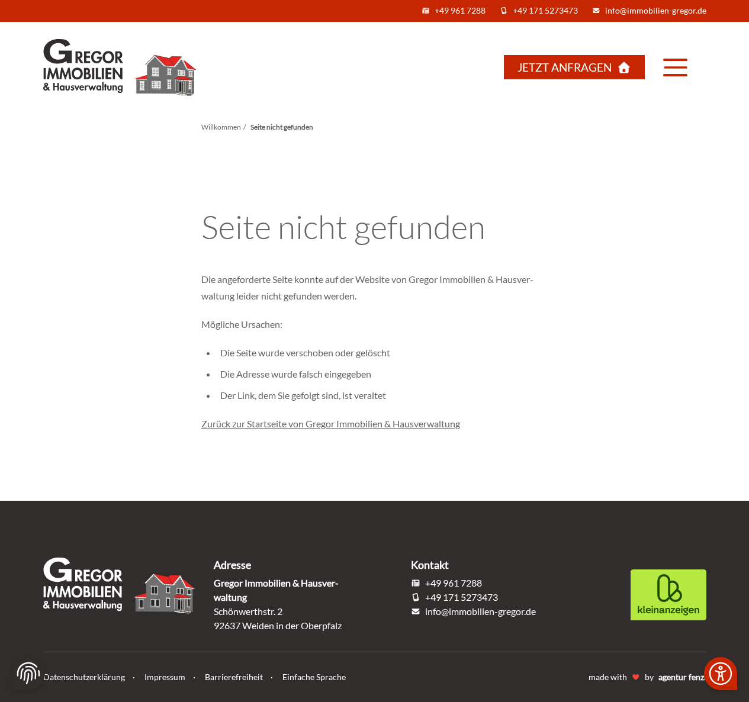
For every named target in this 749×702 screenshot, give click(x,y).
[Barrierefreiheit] (720, 673)
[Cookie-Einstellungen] (28, 673)
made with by (647, 677)
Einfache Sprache (314, 677)
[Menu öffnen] (675, 67)
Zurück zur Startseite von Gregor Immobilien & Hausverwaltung (330, 423)
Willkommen (221, 127)
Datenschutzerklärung (85, 677)
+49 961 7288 (460, 10)
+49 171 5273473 (545, 10)
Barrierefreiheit (235, 677)
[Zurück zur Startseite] (128, 68)
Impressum (165, 677)
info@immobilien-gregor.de (655, 10)
